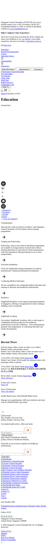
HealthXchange (21, 506)
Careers (4, 498)
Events (3, 494)
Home (3, 94)
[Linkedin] (12, 517)
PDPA (3, 535)
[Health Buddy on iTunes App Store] (10, 409)
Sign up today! (7, 435)
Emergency (38, 69)
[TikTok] (9, 517)
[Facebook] (2, 517)
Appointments (24, 69)
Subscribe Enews (8, 69)
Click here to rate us (33, 41)
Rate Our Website (7, 538)
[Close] (2, 542)
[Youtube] (4, 517)
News (3, 496)
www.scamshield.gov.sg (18, 29)
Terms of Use (6, 531)
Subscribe (5, 457)
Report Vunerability (8, 540)
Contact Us (5, 491)
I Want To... (6, 87)
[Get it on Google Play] (28, 409)
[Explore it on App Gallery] (10, 413)
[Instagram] (7, 517)
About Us (4, 489)
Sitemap (4, 533)
